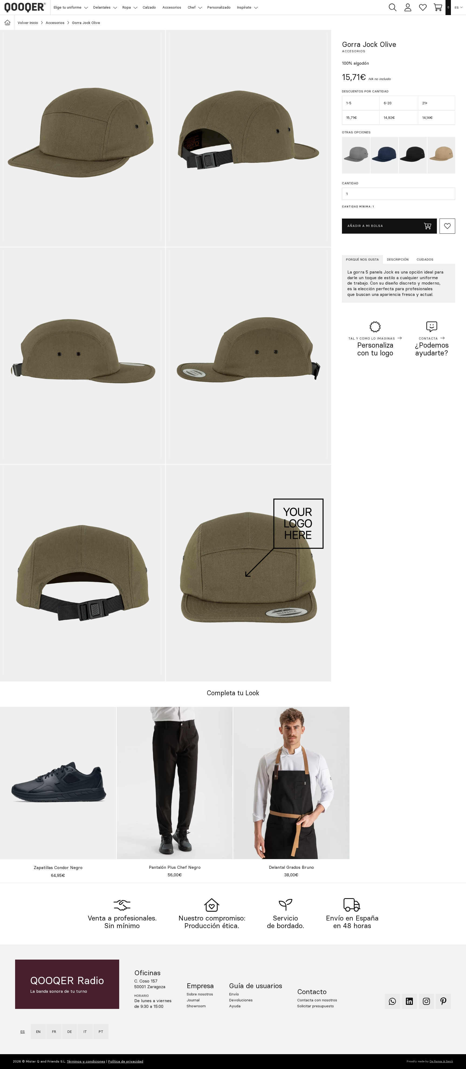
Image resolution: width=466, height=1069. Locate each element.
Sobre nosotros (200, 994)
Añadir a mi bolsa (365, 226)
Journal (193, 1000)
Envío (234, 994)
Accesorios (55, 23)
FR (54, 1031)
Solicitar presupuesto (315, 1006)
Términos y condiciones (86, 1061)
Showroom (196, 1006)
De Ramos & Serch (441, 1061)
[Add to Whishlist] (447, 226)
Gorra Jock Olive (86, 23)
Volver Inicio (28, 22)
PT (101, 1031)
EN (38, 1031)
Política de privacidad (125, 1061)
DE (69, 1031)
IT (85, 1031)
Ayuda (235, 1006)
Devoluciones (241, 1000)
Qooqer (25, 7)
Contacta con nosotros (317, 1000)
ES (457, 7)
